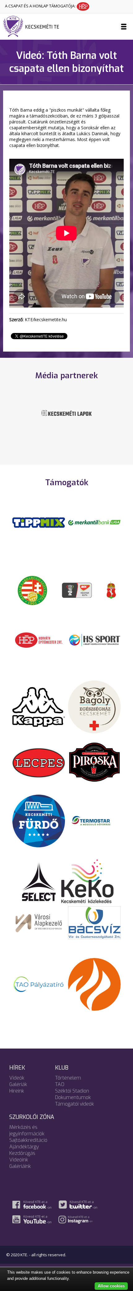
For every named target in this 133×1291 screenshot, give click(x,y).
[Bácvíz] (94, 922)
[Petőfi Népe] (66, 417)
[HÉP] (38, 639)
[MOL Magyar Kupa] (77, 590)
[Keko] (87, 880)
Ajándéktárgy (24, 1146)
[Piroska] (94, 762)
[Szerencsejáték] (38, 522)
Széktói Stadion (72, 1091)
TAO (59, 1084)
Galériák (18, 1084)
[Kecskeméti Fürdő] (38, 820)
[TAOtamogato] (38, 984)
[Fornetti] (94, 984)
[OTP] (94, 522)
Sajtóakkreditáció (28, 1140)
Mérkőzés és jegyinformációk (27, 1130)
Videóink (18, 1159)
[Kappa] (38, 706)
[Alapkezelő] (38, 922)
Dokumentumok (73, 1097)
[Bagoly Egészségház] (94, 706)
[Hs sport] (94, 639)
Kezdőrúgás (22, 1153)
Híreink (16, 1091)
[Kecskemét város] (111, 590)
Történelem (68, 1078)
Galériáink (20, 1166)
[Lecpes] (38, 762)
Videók (16, 1078)
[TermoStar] (94, 820)
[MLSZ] (32, 590)
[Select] (38, 880)
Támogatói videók (74, 1104)
